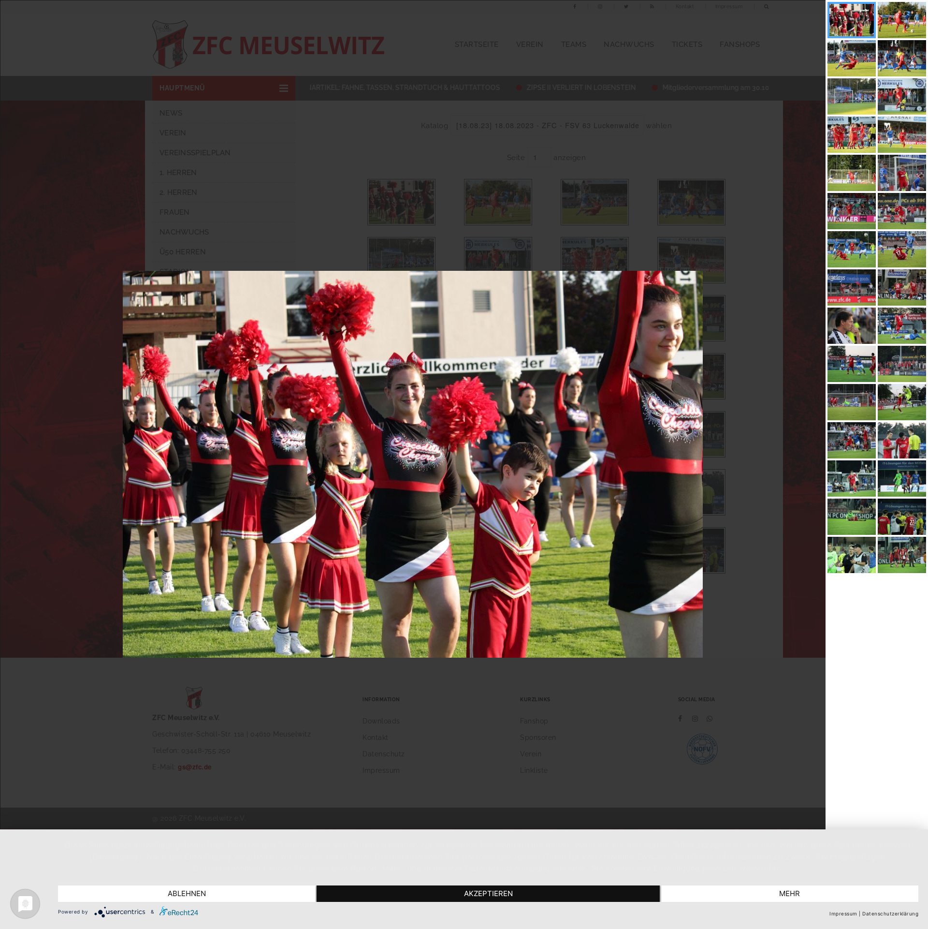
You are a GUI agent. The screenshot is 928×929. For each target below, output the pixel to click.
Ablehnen (187, 893)
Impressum (843, 913)
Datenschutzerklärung (890, 913)
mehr (789, 893)
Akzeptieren (488, 893)
